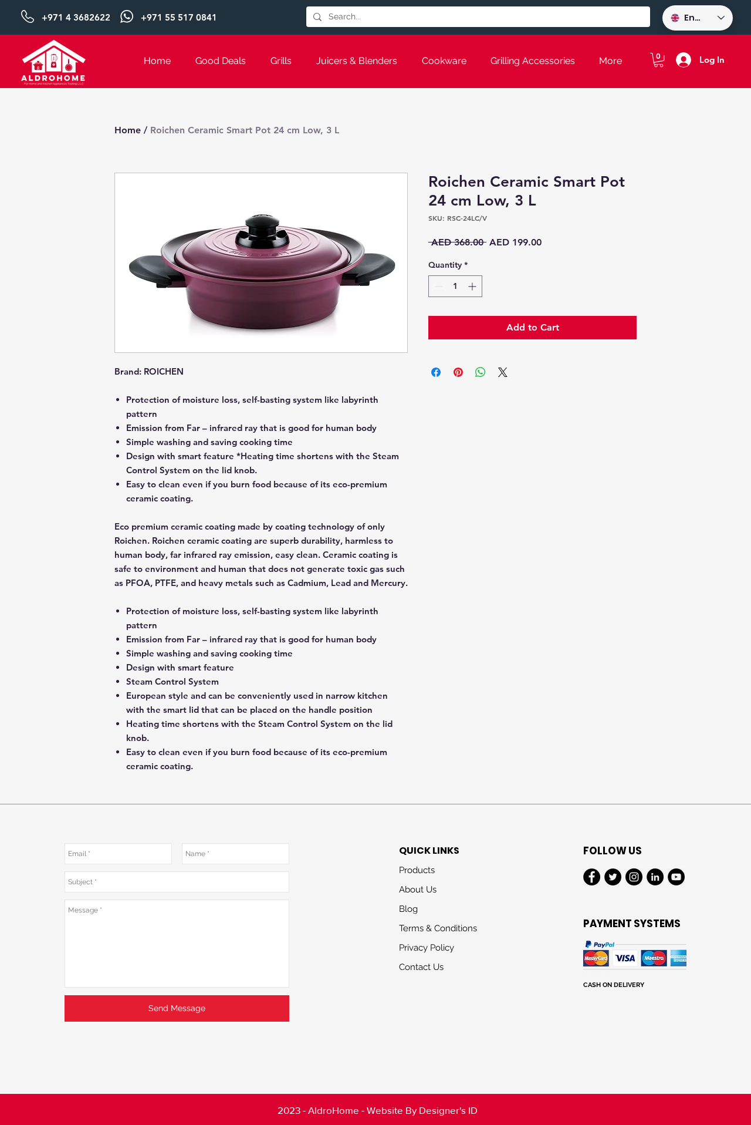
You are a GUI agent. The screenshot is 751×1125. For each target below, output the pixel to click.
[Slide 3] (375, 1101)
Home (127, 130)
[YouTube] (676, 876)
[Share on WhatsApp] (480, 372)
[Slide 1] (375, 5)
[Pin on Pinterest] (458, 372)
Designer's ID (448, 1110)
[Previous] (66, 17)
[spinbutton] (455, 286)
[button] (658, 60)
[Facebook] (591, 876)
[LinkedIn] (655, 876)
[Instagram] (633, 876)
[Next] (686, 1109)
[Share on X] (503, 372)
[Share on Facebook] (436, 372)
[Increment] (473, 286)
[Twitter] (612, 876)
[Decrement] (437, 286)
